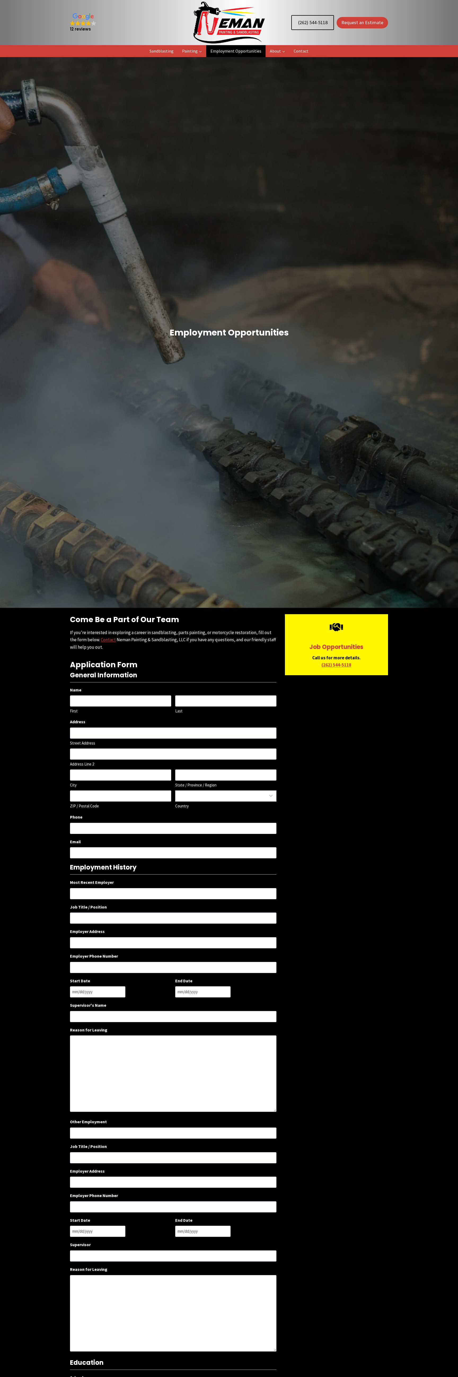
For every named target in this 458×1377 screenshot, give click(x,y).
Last (179, 710)
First (74, 710)
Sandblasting (161, 51)
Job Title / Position (88, 907)
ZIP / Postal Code (84, 805)
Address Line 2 (82, 764)
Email (75, 841)
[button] (83, 22)
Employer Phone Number (94, 956)
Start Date (80, 980)
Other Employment (88, 1121)
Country (182, 805)
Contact (301, 51)
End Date (183, 980)
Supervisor (80, 1244)
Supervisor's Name (88, 1005)
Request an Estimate (362, 22)
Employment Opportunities (235, 51)
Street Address (82, 743)
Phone (76, 817)
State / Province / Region (196, 785)
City (73, 785)
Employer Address (87, 931)
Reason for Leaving (88, 1029)
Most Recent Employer (92, 882)
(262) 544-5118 (313, 22)
